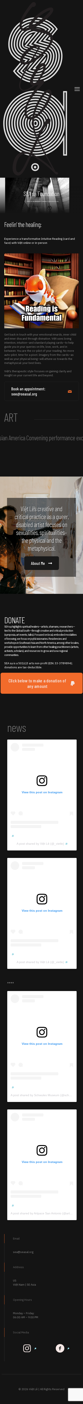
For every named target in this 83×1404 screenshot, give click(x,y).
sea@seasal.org (23, 1252)
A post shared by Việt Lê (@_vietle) (40, 843)
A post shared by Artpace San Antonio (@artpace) (44, 1213)
